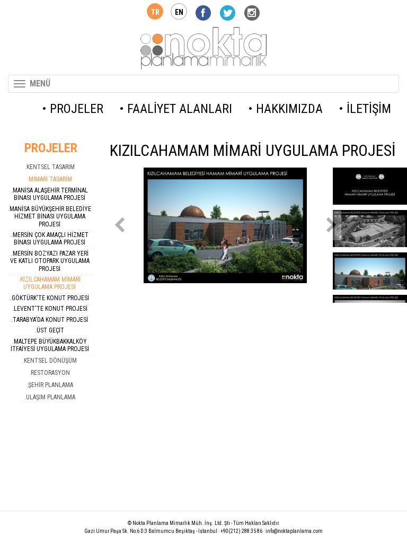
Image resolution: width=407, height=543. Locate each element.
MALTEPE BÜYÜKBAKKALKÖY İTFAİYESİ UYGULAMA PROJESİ (50, 345)
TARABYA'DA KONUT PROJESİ (50, 319)
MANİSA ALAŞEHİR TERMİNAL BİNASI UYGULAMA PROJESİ (50, 194)
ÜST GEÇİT (50, 330)
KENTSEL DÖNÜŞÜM (50, 360)
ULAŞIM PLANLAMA (50, 397)
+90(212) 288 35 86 (241, 531)
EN (179, 12)
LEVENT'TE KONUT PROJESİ (50, 308)
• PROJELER (72, 108)
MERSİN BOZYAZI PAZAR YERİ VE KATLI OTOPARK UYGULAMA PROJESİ (50, 261)
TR (155, 12)
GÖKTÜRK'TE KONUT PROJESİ (50, 298)
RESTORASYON (50, 372)
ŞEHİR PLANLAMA (50, 385)
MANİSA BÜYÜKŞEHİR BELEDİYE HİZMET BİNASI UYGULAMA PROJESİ (50, 216)
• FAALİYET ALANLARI (175, 108)
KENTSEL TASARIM (50, 167)
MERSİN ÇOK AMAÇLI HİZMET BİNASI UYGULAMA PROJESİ (51, 238)
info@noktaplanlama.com (294, 531)
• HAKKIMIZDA (285, 108)
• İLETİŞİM (365, 108)
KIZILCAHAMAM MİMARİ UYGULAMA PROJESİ (50, 283)
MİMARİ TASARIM (50, 179)
